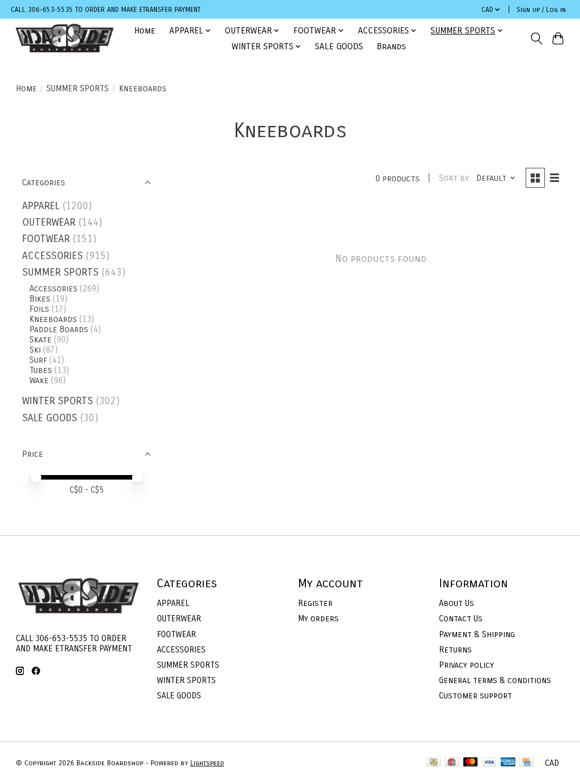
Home (144, 31)
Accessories (53, 288)
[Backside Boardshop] (65, 38)
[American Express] (508, 762)
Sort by (454, 178)
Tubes (40, 370)
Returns (455, 650)
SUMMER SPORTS (77, 88)
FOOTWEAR (46, 239)
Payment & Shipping (477, 634)
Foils (39, 309)
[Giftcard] (452, 762)
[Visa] (489, 762)
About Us (456, 603)
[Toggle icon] (536, 38)
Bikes (39, 299)
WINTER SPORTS (57, 401)
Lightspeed (207, 763)
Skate (40, 339)
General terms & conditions (495, 680)
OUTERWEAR (48, 222)
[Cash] (434, 762)
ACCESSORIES (52, 256)
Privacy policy (466, 665)
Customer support (475, 695)
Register (315, 603)
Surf (38, 360)
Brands (391, 46)
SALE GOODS (339, 46)
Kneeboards (53, 319)
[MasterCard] (470, 762)
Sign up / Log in (541, 10)
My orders (318, 618)
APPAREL (40, 206)
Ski (35, 350)
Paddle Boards (58, 329)
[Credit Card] (526, 762)
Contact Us (461, 618)
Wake (39, 380)
